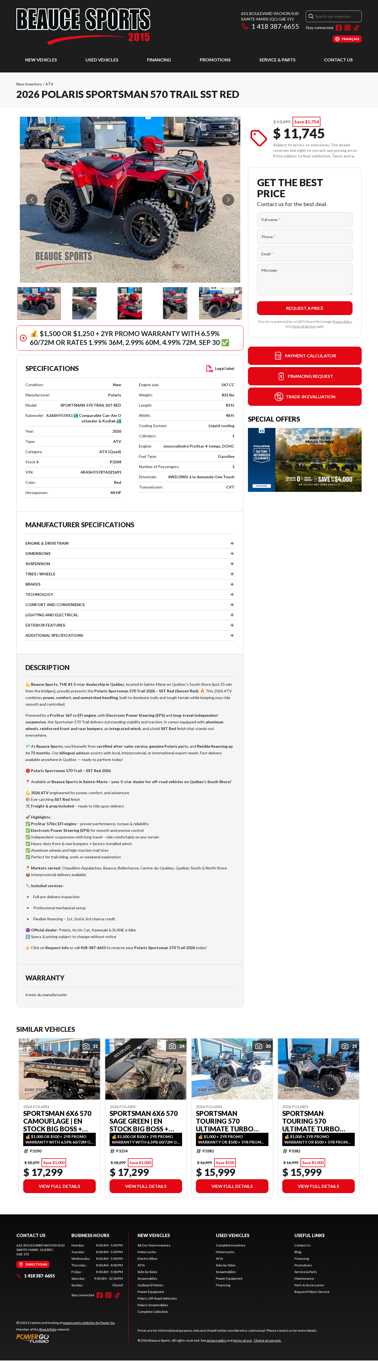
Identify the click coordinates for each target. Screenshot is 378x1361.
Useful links (309, 1235)
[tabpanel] (97, 1265)
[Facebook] (338, 27)
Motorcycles (147, 1252)
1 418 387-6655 (275, 26)
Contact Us (338, 59)
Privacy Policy (342, 321)
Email (267, 253)
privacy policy (216, 1340)
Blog (297, 1252)
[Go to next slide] (228, 200)
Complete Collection (153, 1312)
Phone (269, 236)
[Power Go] (65, 1338)
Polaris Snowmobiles (153, 1305)
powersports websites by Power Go (89, 1323)
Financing (159, 59)
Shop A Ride (47, 1329)
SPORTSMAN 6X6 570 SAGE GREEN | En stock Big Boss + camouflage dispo (144, 1121)
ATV (49, 84)
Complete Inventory (230, 1245)
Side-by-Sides (147, 1272)
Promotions (215, 59)
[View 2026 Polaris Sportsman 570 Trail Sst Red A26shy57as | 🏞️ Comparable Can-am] (39, 303)
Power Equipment (151, 1292)
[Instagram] (347, 27)
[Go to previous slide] (32, 200)
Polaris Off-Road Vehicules (157, 1298)
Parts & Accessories (309, 1285)
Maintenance (304, 1278)
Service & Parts (277, 59)
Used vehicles (102, 59)
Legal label (224, 368)
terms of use (242, 1340)
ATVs (141, 1265)
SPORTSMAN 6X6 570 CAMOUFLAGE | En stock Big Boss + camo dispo (57, 1121)
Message (269, 270)
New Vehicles (41, 59)
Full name (271, 219)
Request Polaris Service (311, 1292)
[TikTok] (356, 27)
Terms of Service (304, 326)
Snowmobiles (147, 1278)
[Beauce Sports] (83, 26)
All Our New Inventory (154, 1245)
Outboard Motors (151, 1285)
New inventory (29, 84)
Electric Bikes (148, 1258)
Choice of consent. (267, 1340)
